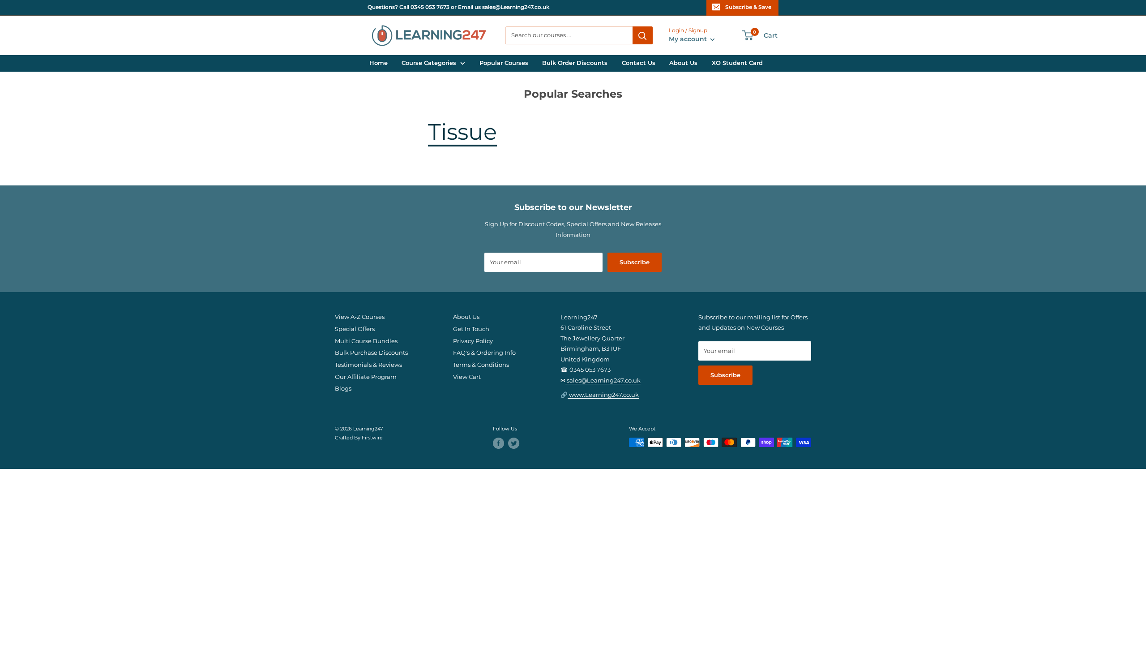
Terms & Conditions (481, 364)
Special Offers (355, 329)
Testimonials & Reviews (368, 364)
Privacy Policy (473, 341)
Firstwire (372, 438)
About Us (683, 63)
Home (378, 63)
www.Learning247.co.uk (603, 394)
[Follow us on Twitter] (513, 443)
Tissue (462, 132)
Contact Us (638, 63)
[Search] (643, 35)
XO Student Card (737, 63)
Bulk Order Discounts (574, 63)
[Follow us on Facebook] (498, 443)
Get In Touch (471, 329)
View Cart (467, 377)
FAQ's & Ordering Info (484, 352)
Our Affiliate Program (366, 377)
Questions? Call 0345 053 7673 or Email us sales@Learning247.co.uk (459, 7)
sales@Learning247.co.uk (603, 380)
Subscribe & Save (748, 7)
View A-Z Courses (360, 317)
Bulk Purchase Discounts (371, 352)
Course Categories (429, 63)
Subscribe (635, 262)
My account (689, 39)
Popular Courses (503, 63)
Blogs (343, 388)
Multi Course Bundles (366, 341)
